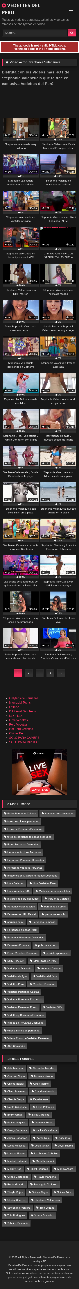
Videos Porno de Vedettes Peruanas (28, 1038)
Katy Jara (64, 1137)
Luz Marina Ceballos (46, 1153)
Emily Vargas (14, 1114)
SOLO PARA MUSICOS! (25, 742)
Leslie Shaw (42, 1145)
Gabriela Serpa (44, 1122)
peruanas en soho (55, 914)
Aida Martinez (15, 1068)
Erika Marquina (40, 1114)
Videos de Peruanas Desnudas (25, 1022)
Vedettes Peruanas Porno (22, 1007)
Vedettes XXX (54, 1007)
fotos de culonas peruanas (22, 821)
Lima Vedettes (18, 720)
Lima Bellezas (15, 883)
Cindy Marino (41, 1083)
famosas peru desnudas (59, 813)
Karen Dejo (43, 1137)
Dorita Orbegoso (17, 1106)
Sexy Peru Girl (15, 960)
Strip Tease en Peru (44, 960)
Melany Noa (14, 1168)
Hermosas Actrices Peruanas (24, 852)
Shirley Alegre (40, 1192)
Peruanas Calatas (58, 898)
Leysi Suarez (65, 1145)
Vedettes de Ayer (17, 976)
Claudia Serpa (15, 1099)
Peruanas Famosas (44, 921)
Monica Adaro (65, 1168)
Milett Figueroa (39, 1168)
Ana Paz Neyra (16, 1076)
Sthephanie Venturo (18, 1207)
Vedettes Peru (15, 984)
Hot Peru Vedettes (21, 729)
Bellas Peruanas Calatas (21, 813)
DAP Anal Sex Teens (23, 711)
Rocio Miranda (15, 1184)
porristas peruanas (57, 953)
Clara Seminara (16, 1091)
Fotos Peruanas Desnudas (22, 844)
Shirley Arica (64, 1192)
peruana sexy (15, 921)
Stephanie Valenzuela (47, 1200)
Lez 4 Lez (15, 715)
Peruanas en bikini (55, 906)
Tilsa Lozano (47, 1207)
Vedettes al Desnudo (19, 968)
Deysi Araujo (40, 1099)
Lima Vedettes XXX (18, 890)
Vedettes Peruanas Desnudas (24, 999)
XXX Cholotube (16, 1045)
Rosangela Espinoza (46, 1184)
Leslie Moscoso (16, 1145)
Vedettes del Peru (46, 976)
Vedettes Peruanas (44, 984)
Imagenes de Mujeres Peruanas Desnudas (32, 875)
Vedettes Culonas (51, 968)
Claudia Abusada (45, 1091)
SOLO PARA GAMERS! (24, 737)
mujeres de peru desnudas (23, 898)
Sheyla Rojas (15, 1192)
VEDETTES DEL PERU (21, 9)
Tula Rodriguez (16, 1215)
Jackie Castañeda (46, 1130)
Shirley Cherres (16, 1200)
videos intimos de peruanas (23, 1030)
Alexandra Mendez (44, 1068)
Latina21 (15, 707)
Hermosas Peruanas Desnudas (25, 860)
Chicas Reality (15, 1083)
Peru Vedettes (18, 724)
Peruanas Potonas (18, 945)
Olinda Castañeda (17, 1176)
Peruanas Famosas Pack (22, 929)
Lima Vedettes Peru (44, 883)
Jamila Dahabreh (17, 1137)
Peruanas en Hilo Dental (21, 914)
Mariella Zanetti (45, 1161)
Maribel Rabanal (16, 1161)
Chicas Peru (17, 733)
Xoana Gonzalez (44, 1215)
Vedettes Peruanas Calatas (23, 991)
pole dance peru (47, 945)
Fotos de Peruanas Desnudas (24, 829)
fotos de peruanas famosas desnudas (29, 836)
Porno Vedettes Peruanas (22, 953)
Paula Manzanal (47, 1176)
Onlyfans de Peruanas (23, 698)
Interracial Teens (20, 702)
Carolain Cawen (43, 1076)
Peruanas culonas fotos (21, 906)
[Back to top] (68, 1278)
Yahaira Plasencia (17, 1223)
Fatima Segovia (16, 1122)
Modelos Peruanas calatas (54, 890)
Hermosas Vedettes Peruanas (24, 867)
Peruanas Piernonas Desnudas (25, 937)
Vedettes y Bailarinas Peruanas (25, 1015)
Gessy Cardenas (17, 1130)
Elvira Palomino (45, 1106)
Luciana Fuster (16, 1153)
